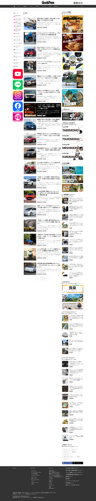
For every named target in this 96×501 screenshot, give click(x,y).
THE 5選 (17, 33)
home (14, 6)
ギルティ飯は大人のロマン (18, 19)
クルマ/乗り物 (18, 43)
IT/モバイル (18, 36)
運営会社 (68, 478)
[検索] (81, 6)
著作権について (69, 476)
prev (35, 278)
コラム (31, 6)
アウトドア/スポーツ (18, 46)
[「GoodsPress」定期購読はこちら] (18, 117)
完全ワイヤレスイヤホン (68, 456)
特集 (50, 6)
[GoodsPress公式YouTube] (18, 74)
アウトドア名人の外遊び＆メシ (18, 26)
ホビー (16, 59)
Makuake (73, 451)
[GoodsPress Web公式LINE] (18, 85)
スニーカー (66, 451)
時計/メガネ (18, 52)
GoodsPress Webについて (72, 468)
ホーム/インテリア (18, 57)
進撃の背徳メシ (18, 16)
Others (16, 66)
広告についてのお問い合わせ (72, 485)
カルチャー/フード (18, 63)
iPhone (78, 456)
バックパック (66, 454)
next (49, 278)
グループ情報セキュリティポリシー (74, 472)
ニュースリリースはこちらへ (72, 480)
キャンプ (65, 449)
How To (37, 6)
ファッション (18, 49)
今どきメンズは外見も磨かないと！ (18, 30)
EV (17, 9)
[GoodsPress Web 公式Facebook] (18, 106)
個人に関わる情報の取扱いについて (74, 470)
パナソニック (73, 449)
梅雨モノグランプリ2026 (18, 23)
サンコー (65, 459)
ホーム (14, 9)
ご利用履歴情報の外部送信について (74, 474)
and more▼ (56, 6)
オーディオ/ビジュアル (18, 40)
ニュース (18, 6)
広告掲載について (70, 483)
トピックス (44, 6)
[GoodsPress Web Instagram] (18, 95)
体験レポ (25, 6)
